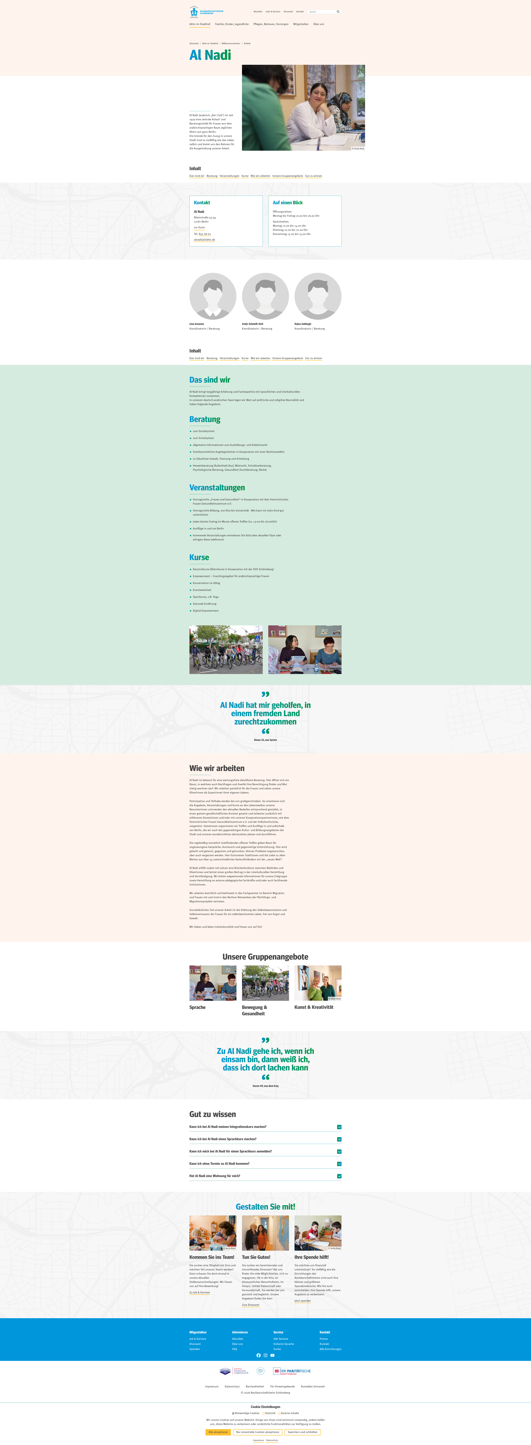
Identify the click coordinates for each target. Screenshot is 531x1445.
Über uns (237, 1344)
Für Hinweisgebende (282, 1386)
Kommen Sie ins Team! (211, 1257)
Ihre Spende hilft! (312, 1257)
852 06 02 (205, 234)
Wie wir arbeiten (260, 176)
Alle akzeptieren (218, 1432)
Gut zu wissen (313, 176)
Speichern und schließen (302, 1432)
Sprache (197, 1007)
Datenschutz (232, 1386)
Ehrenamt (288, 12)
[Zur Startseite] (206, 12)
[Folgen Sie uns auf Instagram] (265, 1355)
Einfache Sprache (284, 1344)
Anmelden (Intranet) (313, 1386)
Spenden (194, 1349)
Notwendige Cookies (247, 1413)
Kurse (245, 176)
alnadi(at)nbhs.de (204, 240)
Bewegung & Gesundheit (254, 1010)
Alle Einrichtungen (331, 1349)
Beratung (212, 176)
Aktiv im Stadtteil (210, 44)
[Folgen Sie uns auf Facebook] (259, 1355)
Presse (324, 1339)
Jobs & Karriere (273, 12)
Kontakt (300, 12)
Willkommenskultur (231, 44)
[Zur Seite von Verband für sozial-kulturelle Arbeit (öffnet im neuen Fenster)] (261, 1371)
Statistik (270, 1413)
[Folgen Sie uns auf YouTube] (272, 1355)
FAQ (234, 1349)
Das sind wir (196, 176)
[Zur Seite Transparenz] (233, 1371)
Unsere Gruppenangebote (287, 176)
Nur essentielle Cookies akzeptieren (257, 1432)
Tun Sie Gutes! (256, 1257)
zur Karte (199, 227)
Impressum (211, 1386)
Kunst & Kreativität (314, 1007)
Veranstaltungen (229, 176)
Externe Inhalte (290, 1413)
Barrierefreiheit (255, 1386)
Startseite (194, 44)
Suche (277, 1349)
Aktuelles (258, 12)
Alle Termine (281, 1339)
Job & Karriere (197, 1339)
